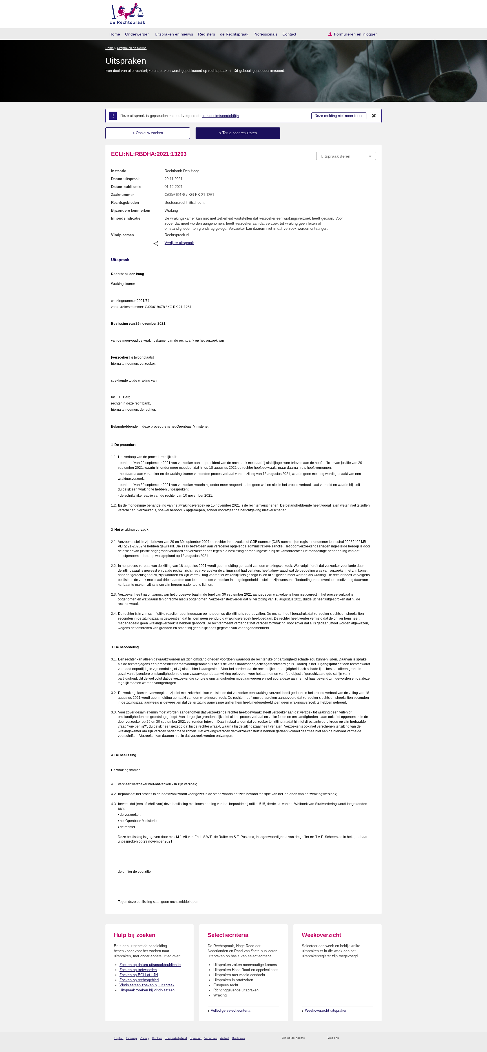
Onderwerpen (137, 34)
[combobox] (346, 156)
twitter (344, 1038)
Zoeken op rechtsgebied (139, 980)
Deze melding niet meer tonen (339, 116)
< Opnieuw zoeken (147, 133)
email (317, 1038)
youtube (373, 1038)
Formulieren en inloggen (356, 34)
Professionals (265, 34)
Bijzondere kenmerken (130, 210)
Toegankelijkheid (176, 1038)
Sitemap (131, 1038)
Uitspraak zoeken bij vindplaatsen (146, 990)
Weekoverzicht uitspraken (326, 1010)
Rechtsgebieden (125, 202)
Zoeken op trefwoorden (138, 970)
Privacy (144, 1038)
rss (310, 1038)
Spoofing (196, 1038)
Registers (206, 34)
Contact (289, 34)
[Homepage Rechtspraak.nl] (125, 13)
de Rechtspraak (234, 34)
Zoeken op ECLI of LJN (138, 975)
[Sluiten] (374, 115)
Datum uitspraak (125, 179)
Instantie (118, 171)
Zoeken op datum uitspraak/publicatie (150, 965)
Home (114, 34)
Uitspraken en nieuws (174, 34)
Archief (224, 1038)
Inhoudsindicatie (125, 218)
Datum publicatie (126, 187)
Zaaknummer (122, 195)
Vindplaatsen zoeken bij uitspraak (146, 985)
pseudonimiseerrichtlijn (220, 116)
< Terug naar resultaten (238, 133)
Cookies (157, 1038)
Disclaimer (238, 1038)
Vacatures (210, 1038)
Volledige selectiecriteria (230, 1010)
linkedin (366, 1038)
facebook (351, 1038)
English (118, 1038)
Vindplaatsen (122, 235)
